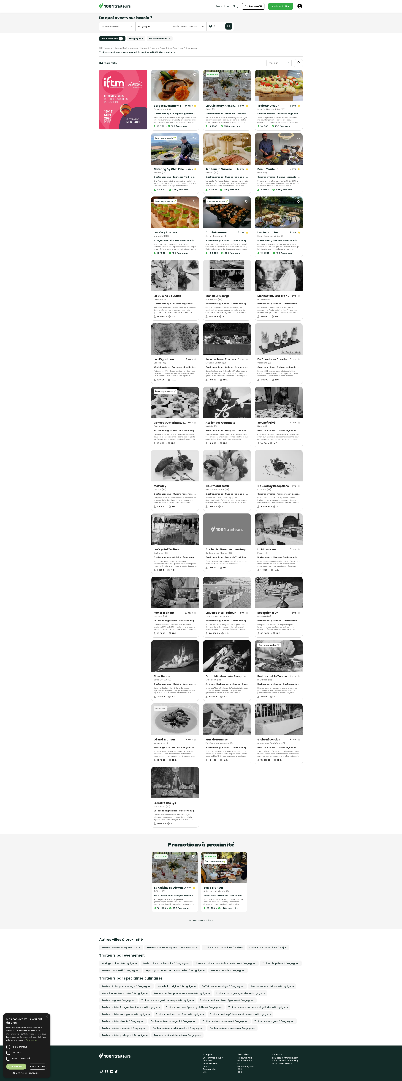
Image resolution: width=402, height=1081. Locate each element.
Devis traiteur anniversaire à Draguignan (166, 963)
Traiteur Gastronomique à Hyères (223, 947)
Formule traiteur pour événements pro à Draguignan (226, 963)
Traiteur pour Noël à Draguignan (120, 970)
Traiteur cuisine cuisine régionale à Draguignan (227, 1000)
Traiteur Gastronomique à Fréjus (267, 947)
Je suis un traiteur (281, 6)
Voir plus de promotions (201, 920)
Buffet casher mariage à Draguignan (223, 986)
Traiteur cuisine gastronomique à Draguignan (167, 1000)
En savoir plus (32, 1040)
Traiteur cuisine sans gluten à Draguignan (126, 1014)
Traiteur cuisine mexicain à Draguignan (124, 1028)
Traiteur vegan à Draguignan (118, 1000)
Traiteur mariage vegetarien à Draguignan (240, 993)
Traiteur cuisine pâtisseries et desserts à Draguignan (240, 1014)
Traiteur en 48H (253, 6)
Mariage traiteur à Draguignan (119, 963)
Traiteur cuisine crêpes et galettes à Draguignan (194, 1007)
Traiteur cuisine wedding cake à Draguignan (178, 1028)
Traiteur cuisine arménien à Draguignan (232, 1028)
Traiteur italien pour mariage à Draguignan (126, 986)
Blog (235, 6)
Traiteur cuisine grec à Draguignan (274, 1021)
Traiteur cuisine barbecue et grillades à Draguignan (258, 1007)
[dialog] (26, 1045)
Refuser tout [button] (37, 1066)
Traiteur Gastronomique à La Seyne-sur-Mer (172, 947)
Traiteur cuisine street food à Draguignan (180, 1014)
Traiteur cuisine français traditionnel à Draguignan (131, 1007)
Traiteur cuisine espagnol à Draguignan (173, 1021)
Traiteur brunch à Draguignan (228, 970)
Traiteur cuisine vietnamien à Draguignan (177, 1035)
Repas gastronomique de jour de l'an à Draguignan (175, 970)
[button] (26, 1073)
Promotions (222, 6)
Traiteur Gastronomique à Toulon (121, 947)
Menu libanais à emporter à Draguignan (125, 993)
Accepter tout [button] (16, 1066)
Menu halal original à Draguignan (177, 986)
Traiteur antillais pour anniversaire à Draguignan (182, 993)
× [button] (47, 1016)
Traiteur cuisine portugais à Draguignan (125, 1035)
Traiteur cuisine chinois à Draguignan (123, 1021)
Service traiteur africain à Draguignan (272, 986)
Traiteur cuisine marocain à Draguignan (225, 1021)
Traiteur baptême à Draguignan (280, 963)
